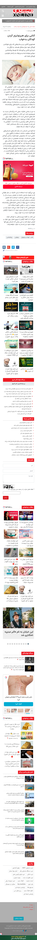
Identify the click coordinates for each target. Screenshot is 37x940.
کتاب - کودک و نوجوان (27, 237)
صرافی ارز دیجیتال (10, 884)
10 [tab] (7, 644)
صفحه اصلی (32, 27)
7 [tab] (14, 644)
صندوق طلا (30, 887)
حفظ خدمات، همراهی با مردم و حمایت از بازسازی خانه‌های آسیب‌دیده (14, 819)
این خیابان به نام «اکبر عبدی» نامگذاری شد (19, 633)
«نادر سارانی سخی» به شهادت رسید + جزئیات (21, 404)
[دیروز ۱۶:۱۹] (29, 796)
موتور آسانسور (16, 868)
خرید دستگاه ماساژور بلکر (26, 871)
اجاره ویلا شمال (13, 871)
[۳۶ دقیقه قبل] (18, 617)
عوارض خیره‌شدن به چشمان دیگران (24, 447)
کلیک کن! (18, 704)
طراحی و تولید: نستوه (18, 931)
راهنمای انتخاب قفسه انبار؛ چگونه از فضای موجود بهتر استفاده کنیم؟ (14, 852)
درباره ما (31, 905)
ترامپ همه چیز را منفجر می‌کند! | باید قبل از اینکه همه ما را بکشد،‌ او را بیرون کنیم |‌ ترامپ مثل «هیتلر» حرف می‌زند (13, 668)
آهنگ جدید (21, 881)
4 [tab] (21, 644)
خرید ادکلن (30, 874)
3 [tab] (23, 644)
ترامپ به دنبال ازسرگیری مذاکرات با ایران (21, 401)
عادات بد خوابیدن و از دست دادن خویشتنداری (21, 428)
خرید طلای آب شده (28, 878)
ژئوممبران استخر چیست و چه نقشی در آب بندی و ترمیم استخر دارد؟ (14, 827)
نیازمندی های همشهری (19, 6)
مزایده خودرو (17, 878)
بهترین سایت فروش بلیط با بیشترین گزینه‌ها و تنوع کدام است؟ (13, 844)
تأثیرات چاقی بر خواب (27, 436)
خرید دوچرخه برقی (10, 881)
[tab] (18, 380)
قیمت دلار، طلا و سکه (28, 907)
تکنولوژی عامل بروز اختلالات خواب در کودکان (22, 455)
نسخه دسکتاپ (18, 919)
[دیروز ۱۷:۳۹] (29, 779)
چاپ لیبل (30, 884)
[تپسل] (4, 159)
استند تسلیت (29, 881)
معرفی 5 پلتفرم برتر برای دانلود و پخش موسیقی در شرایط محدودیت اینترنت (15, 794)
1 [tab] (28, 644)
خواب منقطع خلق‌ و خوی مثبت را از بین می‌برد (21, 449)
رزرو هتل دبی (17, 891)
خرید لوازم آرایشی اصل (19, 874)
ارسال (5, 498)
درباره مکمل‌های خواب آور (26, 433)
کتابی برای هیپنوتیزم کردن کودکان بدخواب (21, 37)
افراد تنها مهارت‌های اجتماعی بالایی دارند (23, 425)
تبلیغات (31, 909)
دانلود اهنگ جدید (28, 891)
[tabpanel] (18, 623)
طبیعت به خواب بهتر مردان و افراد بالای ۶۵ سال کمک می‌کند (18, 441)
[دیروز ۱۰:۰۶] (29, 837)
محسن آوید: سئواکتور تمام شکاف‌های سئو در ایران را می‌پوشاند (14, 777)
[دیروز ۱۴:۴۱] (29, 668)
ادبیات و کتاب (17, 27)
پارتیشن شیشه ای (20, 887)
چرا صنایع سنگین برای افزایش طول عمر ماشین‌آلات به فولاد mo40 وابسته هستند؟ (14, 802)
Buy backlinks (22, 884)
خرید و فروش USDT (27, 868)
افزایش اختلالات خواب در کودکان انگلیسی (22, 452)
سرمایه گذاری (18, 187)
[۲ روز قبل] (29, 854)
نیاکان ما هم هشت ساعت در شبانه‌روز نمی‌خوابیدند (20, 444)
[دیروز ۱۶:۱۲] (29, 821)
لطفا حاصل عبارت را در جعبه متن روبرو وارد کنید (21, 489)
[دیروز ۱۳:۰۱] (29, 660)
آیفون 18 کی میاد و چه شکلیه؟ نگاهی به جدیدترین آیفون (15, 836)
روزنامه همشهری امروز (30, 6)
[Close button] (36, 934)
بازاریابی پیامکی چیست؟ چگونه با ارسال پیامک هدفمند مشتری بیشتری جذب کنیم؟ (13, 811)
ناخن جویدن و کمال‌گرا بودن (26, 423)
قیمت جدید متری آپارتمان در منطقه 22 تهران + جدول (14, 786)
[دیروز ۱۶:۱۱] (29, 829)
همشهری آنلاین (23, 13)
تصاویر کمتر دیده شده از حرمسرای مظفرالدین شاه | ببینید (18, 389)
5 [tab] (19, 644)
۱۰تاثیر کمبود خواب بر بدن (26, 431)
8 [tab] (12, 644)
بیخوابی (17, 237)
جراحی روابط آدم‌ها (28, 439)
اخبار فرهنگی (25, 27)
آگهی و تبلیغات (10, 6)
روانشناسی (9, 237)
